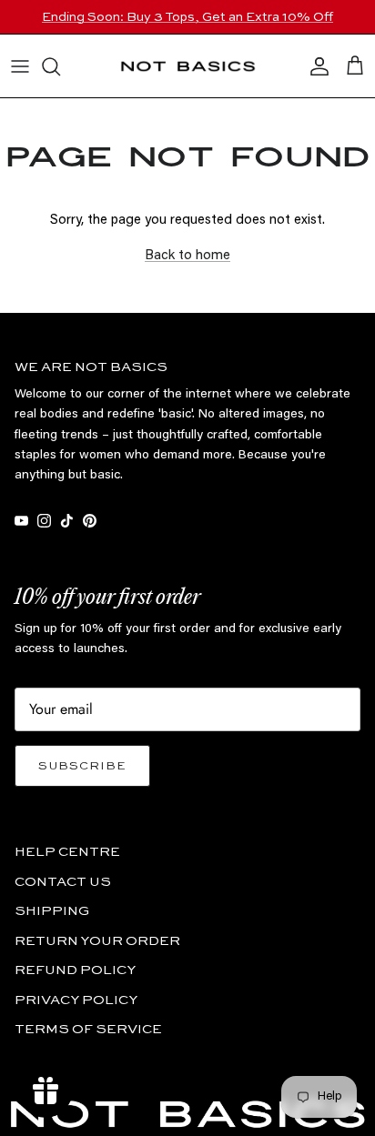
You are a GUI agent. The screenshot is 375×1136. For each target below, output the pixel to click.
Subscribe (82, 766)
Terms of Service (88, 1029)
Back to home (187, 256)
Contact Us (63, 882)
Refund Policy (75, 970)
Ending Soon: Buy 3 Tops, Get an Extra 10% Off (187, 17)
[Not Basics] (187, 66)
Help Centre (67, 852)
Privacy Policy (76, 1000)
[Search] (60, 66)
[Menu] (20, 66)
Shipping (52, 911)
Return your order (97, 941)
